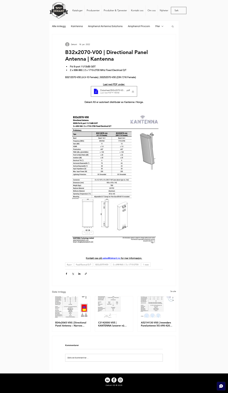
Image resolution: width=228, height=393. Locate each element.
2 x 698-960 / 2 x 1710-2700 (126, 264)
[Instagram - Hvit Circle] (120, 380)
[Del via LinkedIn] (79, 273)
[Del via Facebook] (66, 273)
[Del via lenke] (86, 273)
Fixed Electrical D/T (83, 264)
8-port (69, 264)
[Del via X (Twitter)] (73, 273)
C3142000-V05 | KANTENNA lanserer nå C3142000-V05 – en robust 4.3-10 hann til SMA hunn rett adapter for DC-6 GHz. (113, 324)
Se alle (173, 291)
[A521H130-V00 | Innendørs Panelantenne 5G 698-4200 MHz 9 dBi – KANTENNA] (157, 307)
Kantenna (77, 26)
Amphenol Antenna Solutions (105, 26)
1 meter (146, 264)
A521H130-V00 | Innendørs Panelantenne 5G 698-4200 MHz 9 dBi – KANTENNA (156, 324)
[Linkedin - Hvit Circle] (107, 380)
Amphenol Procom (139, 26)
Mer (157, 26)
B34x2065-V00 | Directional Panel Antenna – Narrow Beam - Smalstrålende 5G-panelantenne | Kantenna (70, 324)
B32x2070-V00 (102, 264)
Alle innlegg (59, 26)
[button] (172, 26)
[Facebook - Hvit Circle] (114, 380)
